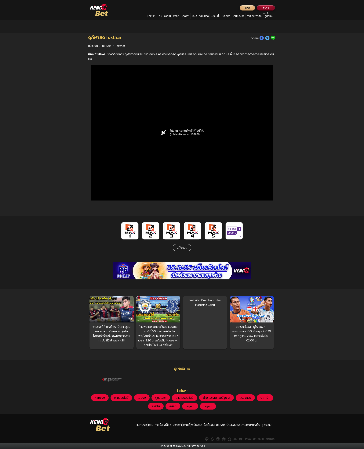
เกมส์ (194, 16)
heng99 (100, 397)
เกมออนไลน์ (121, 397)
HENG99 (150, 16)
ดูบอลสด (160, 397)
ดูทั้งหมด (182, 247)
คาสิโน (167, 16)
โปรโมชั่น (215, 16)
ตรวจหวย (245, 397)
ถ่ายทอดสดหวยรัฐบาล (216, 397)
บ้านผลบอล (239, 16)
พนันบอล (204, 16)
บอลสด (226, 16)
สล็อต (176, 16)
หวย (160, 16)
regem (190, 406)
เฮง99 (142, 397)
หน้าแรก (93, 45)
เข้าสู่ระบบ (247, 8)
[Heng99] (99, 10)
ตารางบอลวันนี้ (184, 397)
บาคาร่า (186, 16)
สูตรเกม (269, 16)
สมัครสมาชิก (266, 8)
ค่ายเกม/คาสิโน (254, 16)
